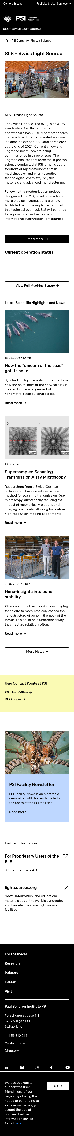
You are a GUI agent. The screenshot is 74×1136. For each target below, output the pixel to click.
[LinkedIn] (7, 1067)
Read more (35, 239)
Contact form (15, 1043)
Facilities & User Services (52, 3)
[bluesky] (22, 1067)
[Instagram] (37, 1067)
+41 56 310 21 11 (16, 1035)
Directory (12, 1050)
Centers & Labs (13, 3)
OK (56, 1086)
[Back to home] (22, 18)
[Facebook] (52, 1067)
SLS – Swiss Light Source (22, 29)
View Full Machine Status (35, 285)
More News (35, 651)
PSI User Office (16, 692)
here (17, 1123)
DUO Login (13, 699)
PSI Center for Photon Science (31, 40)
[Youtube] (67, 1067)
